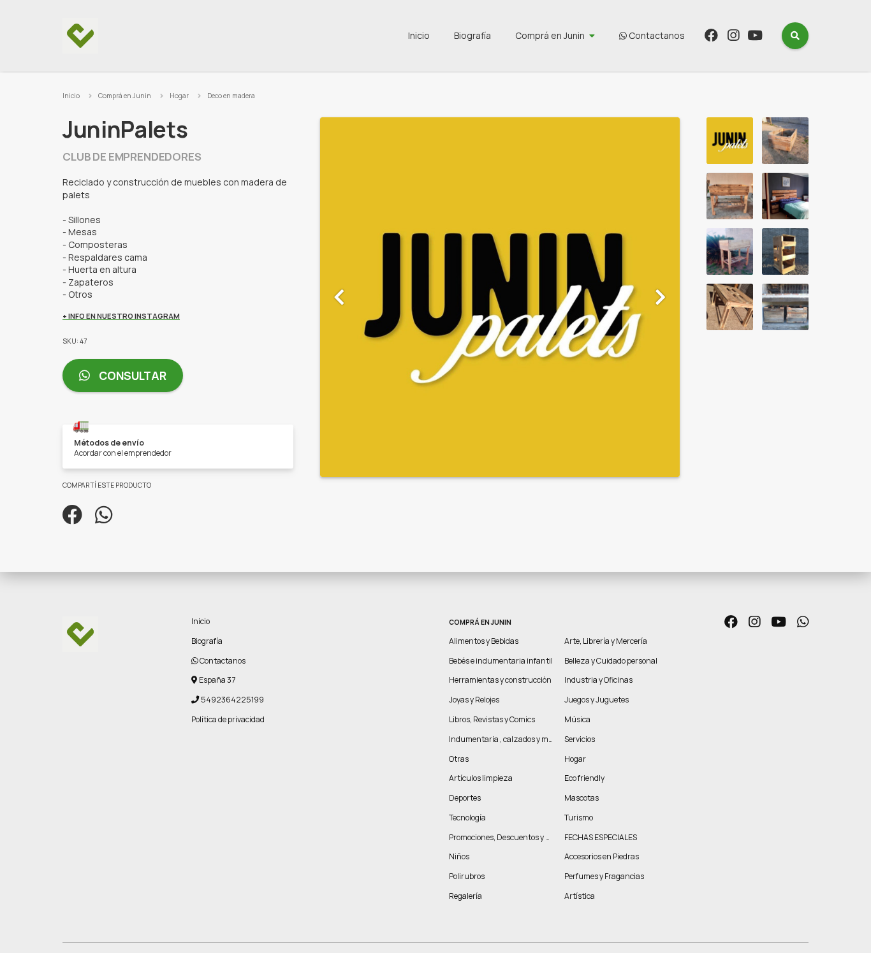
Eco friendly (584, 778)
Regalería (465, 896)
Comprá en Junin (550, 35)
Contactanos (656, 35)
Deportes (465, 797)
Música (577, 719)
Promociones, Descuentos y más (504, 837)
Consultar (131, 375)
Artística (579, 896)
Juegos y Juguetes (596, 699)
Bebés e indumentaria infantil (501, 660)
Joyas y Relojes (474, 699)
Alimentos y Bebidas (483, 641)
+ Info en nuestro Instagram (121, 316)
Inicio (419, 35)
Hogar (179, 95)
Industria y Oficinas (598, 679)
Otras (459, 758)
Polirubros (467, 876)
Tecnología (467, 817)
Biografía (472, 35)
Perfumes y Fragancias (604, 876)
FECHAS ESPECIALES (600, 837)
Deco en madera (231, 95)
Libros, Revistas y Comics (492, 719)
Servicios (579, 739)
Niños (459, 856)
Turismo (578, 817)
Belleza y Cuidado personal (610, 660)
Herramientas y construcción (500, 679)
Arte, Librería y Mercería (605, 641)
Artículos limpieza (481, 778)
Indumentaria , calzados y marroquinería (521, 739)
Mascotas (581, 797)
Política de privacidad (228, 719)
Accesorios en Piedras (601, 856)
